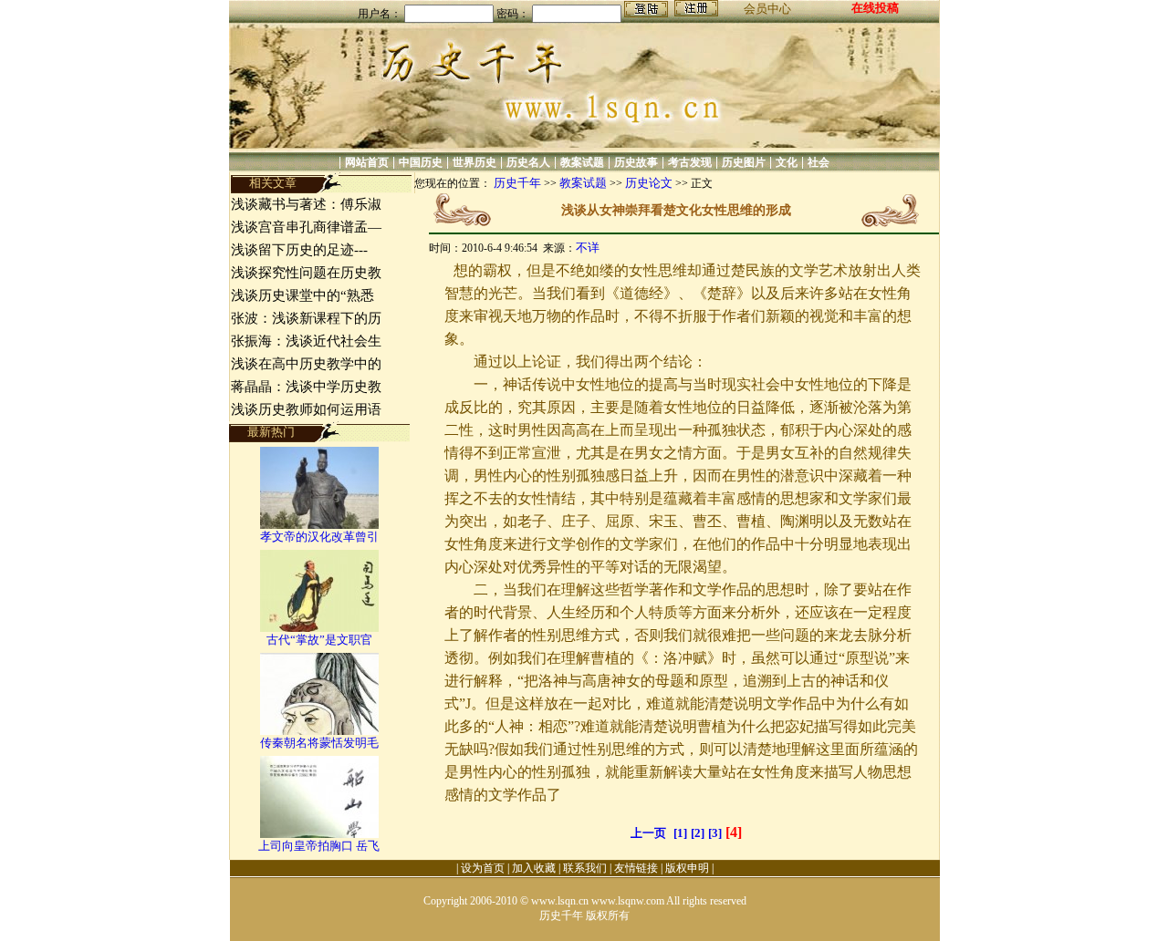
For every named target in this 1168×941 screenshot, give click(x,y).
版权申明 (687, 868)
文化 (787, 162)
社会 (818, 162)
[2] (697, 833)
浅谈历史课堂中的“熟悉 (302, 295)
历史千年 (517, 183)
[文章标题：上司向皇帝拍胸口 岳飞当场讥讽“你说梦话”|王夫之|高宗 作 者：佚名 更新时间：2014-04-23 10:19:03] (319, 834)
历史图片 (744, 162)
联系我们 (585, 868)
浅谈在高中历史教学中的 (306, 364)
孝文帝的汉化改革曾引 (319, 536)
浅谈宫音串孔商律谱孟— (306, 227)
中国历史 (421, 162)
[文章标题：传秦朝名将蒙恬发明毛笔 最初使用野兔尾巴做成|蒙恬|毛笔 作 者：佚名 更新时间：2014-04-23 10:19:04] (319, 731)
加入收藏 (534, 868)
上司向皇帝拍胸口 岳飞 (319, 846)
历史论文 (649, 183)
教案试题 (582, 162)
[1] (680, 833)
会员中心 (767, 9)
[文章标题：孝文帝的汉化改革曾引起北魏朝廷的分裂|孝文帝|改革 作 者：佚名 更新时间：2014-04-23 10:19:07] (319, 525)
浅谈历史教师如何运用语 (306, 409)
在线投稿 (875, 8)
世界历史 (474, 162)
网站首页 (367, 162)
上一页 (648, 833)
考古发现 (690, 162)
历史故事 (636, 162)
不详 (588, 247)
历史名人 (528, 162)
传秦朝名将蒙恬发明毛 (319, 743)
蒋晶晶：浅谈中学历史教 (306, 386)
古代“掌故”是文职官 (319, 639)
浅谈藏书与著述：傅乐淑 (306, 204)
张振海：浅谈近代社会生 (306, 341)
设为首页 (483, 868)
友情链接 (636, 868)
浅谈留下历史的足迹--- (299, 250)
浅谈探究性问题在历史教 (306, 272)
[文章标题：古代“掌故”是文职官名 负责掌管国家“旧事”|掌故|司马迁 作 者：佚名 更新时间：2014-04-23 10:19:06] (319, 628)
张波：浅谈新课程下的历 (306, 318)
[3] (715, 833)
